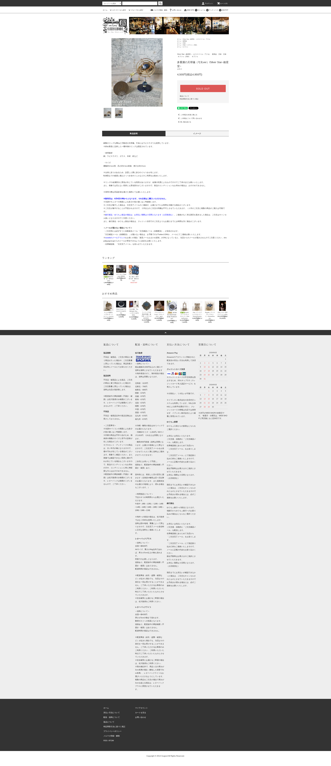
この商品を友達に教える (188, 115)
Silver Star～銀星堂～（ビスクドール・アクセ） (197, 39)
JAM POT (225, 10)
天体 (184, 43)
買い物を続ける (185, 122)
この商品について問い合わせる (191, 118)
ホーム (105, 10)
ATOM (111, 740)
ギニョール (201, 10)
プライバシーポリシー (112, 731)
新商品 (185, 41)
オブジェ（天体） (192, 45)
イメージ (197, 133)
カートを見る (140, 713)
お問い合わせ (176, 10)
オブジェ (185, 47)
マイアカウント (141, 708)
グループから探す (137, 10)
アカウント (209, 3)
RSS (105, 740)
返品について (184, 96)
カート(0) (224, 3)
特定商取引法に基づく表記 (189, 99)
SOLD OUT (203, 88)
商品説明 (134, 133)
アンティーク (213, 10)
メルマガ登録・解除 (160, 10)
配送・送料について (111, 717)
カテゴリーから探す (119, 10)
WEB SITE (190, 10)
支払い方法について (111, 713)
